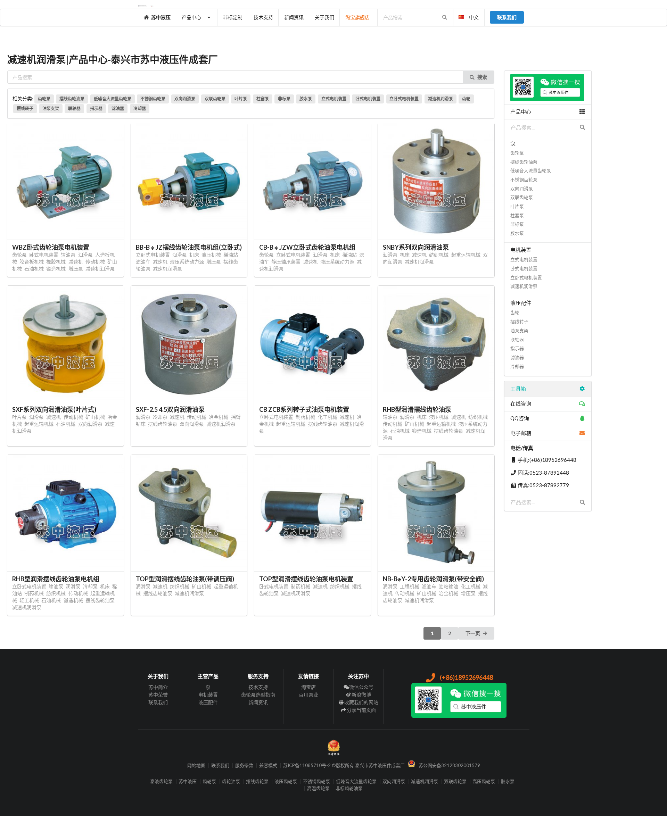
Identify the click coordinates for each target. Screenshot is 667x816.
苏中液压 (161, 17)
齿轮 (466, 98)
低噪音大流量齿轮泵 (112, 98)
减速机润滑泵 (440, 98)
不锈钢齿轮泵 (152, 98)
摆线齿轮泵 (257, 781)
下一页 (473, 633)
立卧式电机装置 (404, 98)
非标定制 (232, 17)
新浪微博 (361, 695)
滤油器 (118, 108)
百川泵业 (308, 695)
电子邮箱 (520, 433)
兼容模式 (268, 765)
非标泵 (284, 98)
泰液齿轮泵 (161, 781)
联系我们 (158, 702)
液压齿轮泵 (285, 781)
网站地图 (196, 765)
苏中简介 (158, 687)
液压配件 (208, 702)
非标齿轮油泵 (349, 788)
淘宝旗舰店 (357, 17)
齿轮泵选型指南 (258, 695)
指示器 (96, 108)
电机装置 (208, 695)
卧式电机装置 (367, 98)
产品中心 (191, 17)
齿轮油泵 (231, 781)
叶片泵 (240, 98)
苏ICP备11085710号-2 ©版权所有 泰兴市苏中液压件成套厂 (344, 765)
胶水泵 (305, 98)
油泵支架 (50, 108)
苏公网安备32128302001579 (449, 765)
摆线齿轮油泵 (71, 98)
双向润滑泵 (184, 98)
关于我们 (324, 17)
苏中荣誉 (158, 695)
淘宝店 (308, 687)
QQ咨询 (519, 418)
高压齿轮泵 (483, 781)
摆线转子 (25, 108)
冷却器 (139, 108)
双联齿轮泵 (215, 98)
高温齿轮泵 (318, 788)
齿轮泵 (44, 98)
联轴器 (74, 108)
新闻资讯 (294, 17)
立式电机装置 (333, 98)
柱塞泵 (262, 98)
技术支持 (263, 17)
